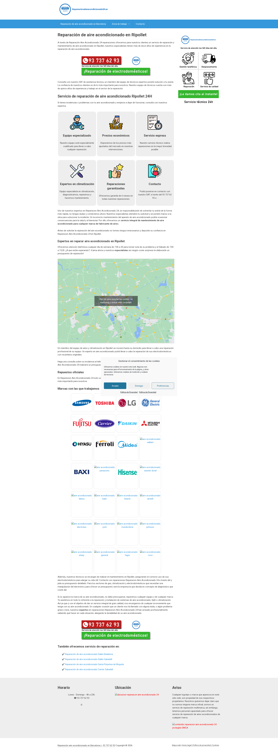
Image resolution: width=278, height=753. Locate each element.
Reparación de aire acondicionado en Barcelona (83, 24)
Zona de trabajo (119, 24)
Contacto (140, 24)
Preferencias (163, 385)
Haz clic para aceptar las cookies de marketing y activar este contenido (115, 301)
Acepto (115, 385)
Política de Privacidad (129, 392)
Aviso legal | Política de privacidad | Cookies (200, 745)
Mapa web (176, 745)
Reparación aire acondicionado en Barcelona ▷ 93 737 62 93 (86, 745)
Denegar (139, 385)
